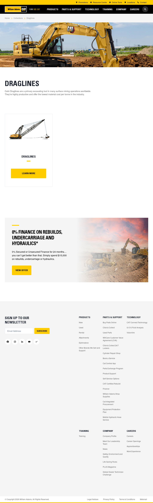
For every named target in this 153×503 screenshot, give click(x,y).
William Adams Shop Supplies (111, 395)
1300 (35, 9)
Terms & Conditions (127, 499)
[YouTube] (29, 342)
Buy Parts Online (109, 322)
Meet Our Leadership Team (111, 442)
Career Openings (134, 441)
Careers (130, 436)
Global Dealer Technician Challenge (113, 473)
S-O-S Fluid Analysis (135, 327)
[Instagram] (15, 342)
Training (82, 436)
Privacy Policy (108, 499)
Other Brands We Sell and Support (89, 349)
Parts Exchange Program (113, 368)
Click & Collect (109, 327)
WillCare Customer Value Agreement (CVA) (113, 339)
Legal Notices (92, 499)
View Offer (22, 270)
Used (81, 327)
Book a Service (109, 358)
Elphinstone (84, 342)
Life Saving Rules (110, 461)
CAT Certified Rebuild (111, 383)
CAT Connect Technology (137, 322)
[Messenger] (36, 342)
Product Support (109, 373)
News (105, 449)
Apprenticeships (133, 446)
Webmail (143, 499)
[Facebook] (8, 342)
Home (7, 18)
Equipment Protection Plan (111, 410)
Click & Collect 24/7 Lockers (111, 346)
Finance (106, 388)
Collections (18, 18)
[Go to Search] (145, 9)
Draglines (31, 18)
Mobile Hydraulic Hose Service (112, 418)
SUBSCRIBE (42, 331)
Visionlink (131, 332)
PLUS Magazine (109, 467)
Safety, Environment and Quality (113, 455)
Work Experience (134, 451)
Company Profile (109, 436)
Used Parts (107, 332)
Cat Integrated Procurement (108, 402)
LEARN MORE (28, 173)
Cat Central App (109, 363)
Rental (81, 332)
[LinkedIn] (22, 342)
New (81, 322)
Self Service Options (111, 378)
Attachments (84, 337)
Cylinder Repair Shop (111, 353)
